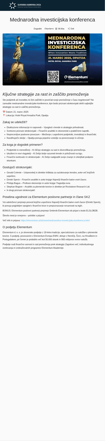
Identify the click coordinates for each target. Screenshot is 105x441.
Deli (72, 28)
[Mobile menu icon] (4, 5)
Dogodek (38, 28)
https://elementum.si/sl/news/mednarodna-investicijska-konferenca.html (55, 220)
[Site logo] (25, 5)
